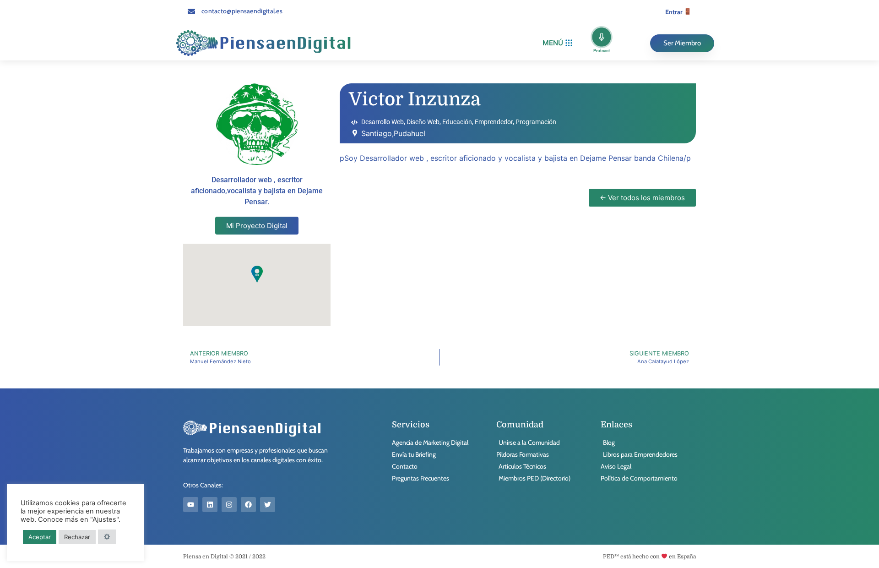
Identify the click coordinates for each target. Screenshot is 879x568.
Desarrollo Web (382, 122)
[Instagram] (229, 504)
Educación (457, 122)
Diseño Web (423, 122)
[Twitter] (267, 504)
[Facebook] (248, 504)
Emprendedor (494, 122)
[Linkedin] (209, 504)
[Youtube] (190, 504)
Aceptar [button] (39, 537)
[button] (557, 43)
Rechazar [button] (77, 537)
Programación (535, 122)
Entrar (674, 12)
